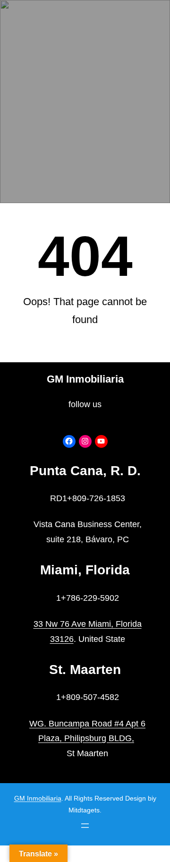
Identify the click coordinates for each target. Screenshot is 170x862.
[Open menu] (85, 826)
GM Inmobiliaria (85, 379)
